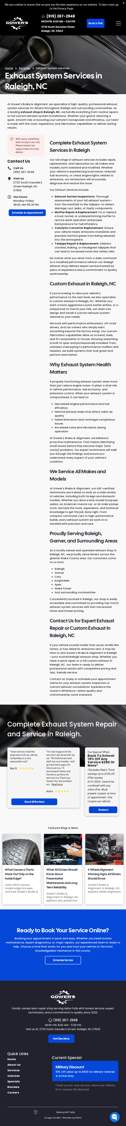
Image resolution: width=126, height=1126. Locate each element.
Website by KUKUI (72, 1117)
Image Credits (52, 1117)
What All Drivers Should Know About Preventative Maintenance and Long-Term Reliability (62, 878)
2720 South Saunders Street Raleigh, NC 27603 (27, 186)
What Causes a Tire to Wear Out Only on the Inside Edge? (19, 874)
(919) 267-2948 (23, 172)
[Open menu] (118, 23)
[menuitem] (14, 1059)
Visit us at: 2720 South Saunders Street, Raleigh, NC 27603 (63, 1029)
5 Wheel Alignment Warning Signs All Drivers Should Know (104, 874)
